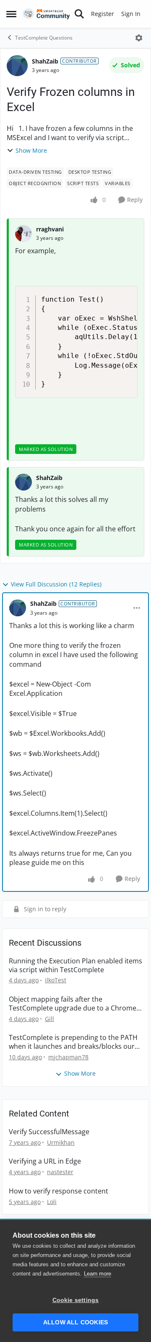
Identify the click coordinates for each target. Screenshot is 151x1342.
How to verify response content (58, 1191)
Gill (49, 1019)
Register (102, 14)
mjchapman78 (68, 1057)
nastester (60, 1172)
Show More (31, 150)
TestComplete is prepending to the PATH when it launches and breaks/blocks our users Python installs (73, 1042)
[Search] (79, 14)
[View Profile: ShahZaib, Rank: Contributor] (17, 65)
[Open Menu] (139, 38)
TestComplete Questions (44, 37)
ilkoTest (55, 980)
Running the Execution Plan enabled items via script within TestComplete (75, 965)
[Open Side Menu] (11, 14)
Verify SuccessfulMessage (49, 1131)
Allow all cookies (75, 1322)
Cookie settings (75, 1300)
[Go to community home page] (46, 14)
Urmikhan (61, 1142)
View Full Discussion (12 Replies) (56, 584)
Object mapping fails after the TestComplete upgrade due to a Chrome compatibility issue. (72, 1004)
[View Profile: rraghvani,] (23, 233)
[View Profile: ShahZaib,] (23, 482)
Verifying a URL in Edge (45, 1161)
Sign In (131, 14)
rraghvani (50, 229)
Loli (52, 1202)
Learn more (97, 1273)
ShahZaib (45, 61)
